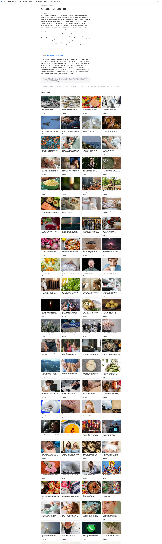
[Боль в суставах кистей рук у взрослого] (111, 328)
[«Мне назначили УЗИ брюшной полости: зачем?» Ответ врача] (111, 450)
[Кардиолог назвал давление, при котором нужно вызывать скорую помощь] (70, 145)
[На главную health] (7, 1)
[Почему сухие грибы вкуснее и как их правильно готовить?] (91, 450)
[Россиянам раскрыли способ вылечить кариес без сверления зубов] (50, 450)
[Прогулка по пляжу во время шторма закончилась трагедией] (70, 226)
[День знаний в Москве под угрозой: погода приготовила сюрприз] (91, 166)
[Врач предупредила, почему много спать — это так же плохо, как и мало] (70, 267)
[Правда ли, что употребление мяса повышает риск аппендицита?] (91, 490)
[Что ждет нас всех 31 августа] (111, 247)
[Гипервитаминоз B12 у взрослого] (50, 429)
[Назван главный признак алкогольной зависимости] (111, 226)
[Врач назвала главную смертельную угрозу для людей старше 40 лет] (50, 206)
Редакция (112, 543)
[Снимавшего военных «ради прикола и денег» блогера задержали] (70, 328)
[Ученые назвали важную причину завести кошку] (50, 470)
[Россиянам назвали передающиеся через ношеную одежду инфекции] (70, 490)
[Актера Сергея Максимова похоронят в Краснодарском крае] (50, 308)
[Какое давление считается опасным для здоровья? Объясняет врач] (111, 105)
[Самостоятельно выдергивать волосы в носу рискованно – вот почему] (91, 409)
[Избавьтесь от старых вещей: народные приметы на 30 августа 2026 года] (91, 226)
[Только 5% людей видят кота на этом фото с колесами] (50, 145)
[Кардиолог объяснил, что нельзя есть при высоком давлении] (111, 125)
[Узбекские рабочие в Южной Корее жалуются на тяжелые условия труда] (91, 328)
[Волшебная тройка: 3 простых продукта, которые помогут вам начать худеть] (70, 247)
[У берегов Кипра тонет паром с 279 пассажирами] (91, 145)
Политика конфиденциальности (154, 543)
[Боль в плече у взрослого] (91, 470)
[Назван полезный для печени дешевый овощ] (91, 105)
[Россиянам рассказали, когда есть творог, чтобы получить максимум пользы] (91, 125)
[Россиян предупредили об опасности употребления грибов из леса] (111, 348)
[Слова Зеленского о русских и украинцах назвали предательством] (91, 267)
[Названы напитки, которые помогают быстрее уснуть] (50, 510)
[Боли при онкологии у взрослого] (50, 389)
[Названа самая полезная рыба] (70, 105)
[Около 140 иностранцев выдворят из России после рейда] (70, 125)
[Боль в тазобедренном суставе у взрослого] (50, 348)
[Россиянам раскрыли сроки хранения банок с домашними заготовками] (91, 429)
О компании (6, 543)
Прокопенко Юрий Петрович (55, 55)
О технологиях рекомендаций (141, 543)
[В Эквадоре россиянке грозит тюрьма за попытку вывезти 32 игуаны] (91, 510)
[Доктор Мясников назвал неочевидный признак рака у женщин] (91, 348)
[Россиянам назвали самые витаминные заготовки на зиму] (111, 308)
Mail (2, 543)
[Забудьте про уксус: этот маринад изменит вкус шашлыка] (91, 186)
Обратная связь (132, 543)
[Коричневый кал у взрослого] (91, 206)
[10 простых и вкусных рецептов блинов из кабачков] (91, 308)
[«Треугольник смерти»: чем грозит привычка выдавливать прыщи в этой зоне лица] (111, 510)
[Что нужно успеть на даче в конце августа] (111, 490)
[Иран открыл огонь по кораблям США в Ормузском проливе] (50, 531)
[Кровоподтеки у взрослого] (70, 409)
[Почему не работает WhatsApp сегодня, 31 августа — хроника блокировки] (91, 531)
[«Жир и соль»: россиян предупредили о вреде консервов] (111, 166)
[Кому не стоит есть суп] (70, 429)
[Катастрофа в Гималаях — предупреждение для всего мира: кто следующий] (50, 105)
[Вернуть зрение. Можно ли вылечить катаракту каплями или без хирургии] (70, 510)
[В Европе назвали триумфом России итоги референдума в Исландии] (70, 308)
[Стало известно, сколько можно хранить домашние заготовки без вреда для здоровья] (111, 389)
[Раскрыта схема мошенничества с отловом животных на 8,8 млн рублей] (111, 409)
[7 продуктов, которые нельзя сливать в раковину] (70, 206)
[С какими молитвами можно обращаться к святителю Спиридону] (111, 470)
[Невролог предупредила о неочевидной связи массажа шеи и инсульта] (91, 389)
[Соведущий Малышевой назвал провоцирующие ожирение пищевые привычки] (91, 368)
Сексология (50, 5)
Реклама (10, 543)
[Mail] (2, 1)
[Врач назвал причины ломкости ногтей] (111, 531)
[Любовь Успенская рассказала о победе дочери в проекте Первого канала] (70, 450)
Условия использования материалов (121, 543)
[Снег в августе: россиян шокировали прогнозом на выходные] (50, 328)
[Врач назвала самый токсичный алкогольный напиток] (70, 186)
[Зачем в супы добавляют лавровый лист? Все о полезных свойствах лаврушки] (111, 368)
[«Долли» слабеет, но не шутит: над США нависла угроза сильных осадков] (70, 470)
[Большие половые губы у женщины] (111, 145)
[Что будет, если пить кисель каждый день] (50, 226)
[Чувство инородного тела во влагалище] (111, 206)
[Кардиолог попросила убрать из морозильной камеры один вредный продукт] (70, 166)
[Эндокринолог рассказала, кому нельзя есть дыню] (50, 267)
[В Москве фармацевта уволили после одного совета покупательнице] (111, 287)
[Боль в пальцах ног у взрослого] (70, 368)
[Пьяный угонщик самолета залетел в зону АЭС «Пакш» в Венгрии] (50, 125)
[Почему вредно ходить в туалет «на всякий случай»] (91, 287)
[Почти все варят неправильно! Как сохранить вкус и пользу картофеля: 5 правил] (50, 186)
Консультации (44, 5)
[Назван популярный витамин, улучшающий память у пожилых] (111, 186)
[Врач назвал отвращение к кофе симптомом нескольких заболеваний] (111, 267)
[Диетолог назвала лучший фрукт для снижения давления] (70, 287)
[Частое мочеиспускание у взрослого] (70, 531)
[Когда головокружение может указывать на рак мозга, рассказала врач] (111, 429)
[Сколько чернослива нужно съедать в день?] (91, 247)
